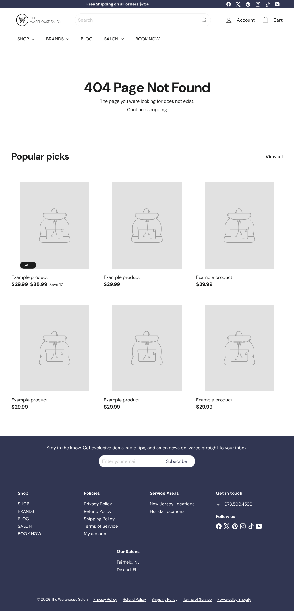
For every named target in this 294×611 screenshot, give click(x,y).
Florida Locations (167, 511)
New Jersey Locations (172, 504)
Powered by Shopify (234, 599)
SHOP (23, 39)
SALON (111, 39)
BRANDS (55, 39)
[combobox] (143, 19)
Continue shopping (147, 110)
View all (274, 156)
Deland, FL (127, 570)
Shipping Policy (99, 519)
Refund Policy (97, 511)
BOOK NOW (147, 39)
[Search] (204, 19)
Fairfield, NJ (128, 562)
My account (96, 534)
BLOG (86, 39)
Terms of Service (101, 526)
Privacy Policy (98, 504)
